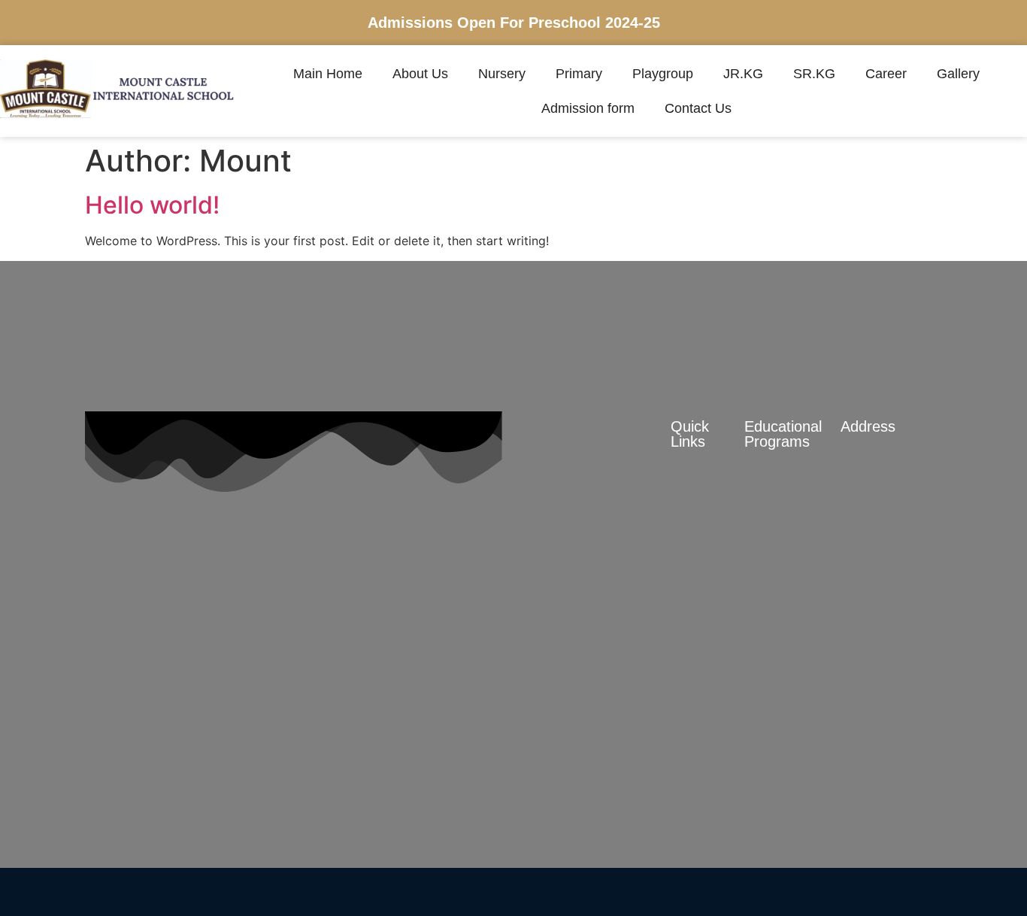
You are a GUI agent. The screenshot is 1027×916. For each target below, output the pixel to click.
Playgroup (662, 73)
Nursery (502, 73)
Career (886, 73)
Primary (579, 73)
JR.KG (743, 73)
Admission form (588, 108)
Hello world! (152, 205)
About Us (420, 73)
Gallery (958, 73)
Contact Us (698, 108)
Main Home (327, 73)
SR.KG (814, 73)
